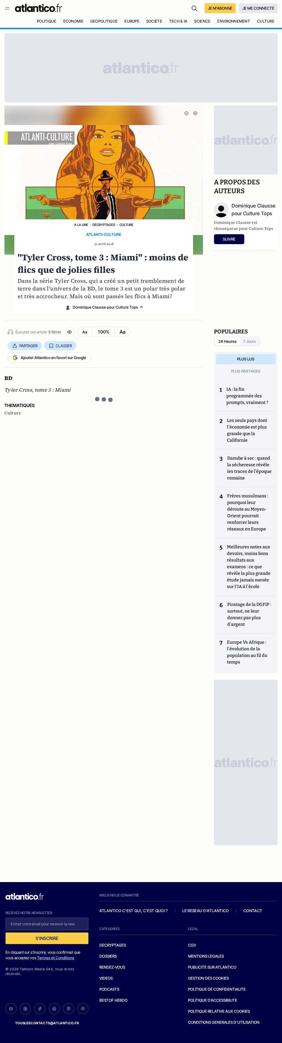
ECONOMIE (73, 21)
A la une (81, 225)
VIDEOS (106, 978)
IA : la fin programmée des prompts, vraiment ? (247, 396)
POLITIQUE (46, 21)
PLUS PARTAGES (246, 371)
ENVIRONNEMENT (233, 21)
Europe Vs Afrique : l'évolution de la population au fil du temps (247, 652)
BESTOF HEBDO (113, 1000)
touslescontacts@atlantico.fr (47, 1023)
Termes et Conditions (55, 957)
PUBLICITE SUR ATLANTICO (212, 967)
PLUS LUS (245, 359)
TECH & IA (178, 21)
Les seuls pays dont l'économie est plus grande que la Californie (247, 430)
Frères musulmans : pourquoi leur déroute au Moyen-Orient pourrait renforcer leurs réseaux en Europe (247, 512)
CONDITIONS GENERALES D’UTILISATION (223, 1022)
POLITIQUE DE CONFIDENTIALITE (217, 989)
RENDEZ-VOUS (112, 967)
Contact (252, 910)
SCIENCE (202, 21)
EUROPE (131, 21)
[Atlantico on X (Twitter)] (25, 1008)
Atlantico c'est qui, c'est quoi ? (133, 910)
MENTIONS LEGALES (206, 956)
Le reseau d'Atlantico (205, 910)
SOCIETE (154, 21)
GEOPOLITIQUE (104, 21)
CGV (192, 945)
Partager (28, 345)
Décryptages (104, 225)
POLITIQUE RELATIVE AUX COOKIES (219, 1011)
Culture (126, 225)
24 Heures (227, 341)
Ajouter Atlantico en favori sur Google (53, 357)
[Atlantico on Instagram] (68, 1008)
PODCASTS (109, 989)
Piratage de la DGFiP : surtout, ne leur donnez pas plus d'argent (249, 614)
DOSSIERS (108, 956)
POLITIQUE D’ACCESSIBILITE (212, 1000)
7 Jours (249, 341)
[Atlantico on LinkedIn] (54, 1008)
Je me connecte (258, 8)
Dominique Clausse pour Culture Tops (105, 307)
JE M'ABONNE (220, 8)
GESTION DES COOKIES (208, 978)
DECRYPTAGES (112, 945)
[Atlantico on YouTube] (82, 1008)
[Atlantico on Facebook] (39, 1008)
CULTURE (265, 21)
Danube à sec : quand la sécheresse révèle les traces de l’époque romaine (249, 468)
